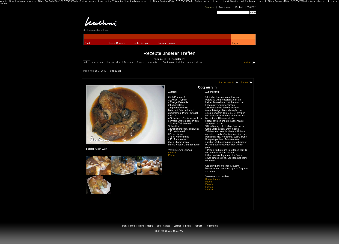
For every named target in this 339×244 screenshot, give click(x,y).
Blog (132, 226)
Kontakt (239, 7)
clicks (199, 62)
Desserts (128, 62)
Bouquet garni (212, 179)
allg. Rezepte (163, 226)
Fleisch (209, 184)
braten (208, 181)
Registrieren (225, 7)
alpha (181, 62)
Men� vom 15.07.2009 (94, 71)
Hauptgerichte (113, 62)
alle (86, 62)
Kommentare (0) (226, 82)
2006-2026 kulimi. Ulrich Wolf (169, 231)
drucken (245, 82)
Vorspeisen (97, 62)
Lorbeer (172, 152)
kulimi (117, 22)
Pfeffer (171, 155)
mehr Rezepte (141, 43)
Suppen (140, 62)
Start (87, 43)
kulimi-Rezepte (117, 43)
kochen (209, 187)
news (190, 62)
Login (235, 43)
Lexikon (178, 226)
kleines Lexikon (167, 43)
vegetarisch (153, 62)
